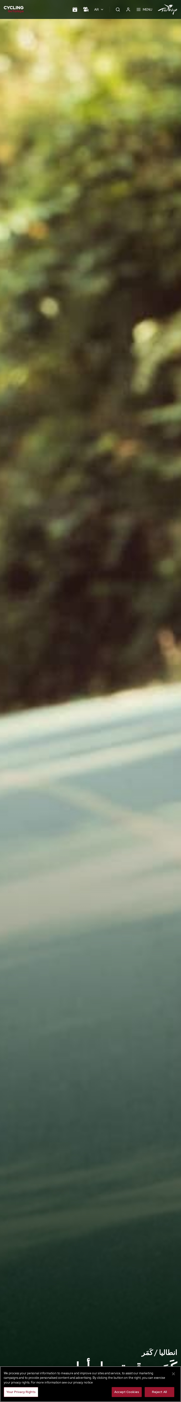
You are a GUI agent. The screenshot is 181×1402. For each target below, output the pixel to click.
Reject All (159, 1392)
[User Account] (128, 9)
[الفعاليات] (75, 9)
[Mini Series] (86, 9)
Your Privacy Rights (21, 1392)
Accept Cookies (126, 1392)
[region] (90, 1384)
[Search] (117, 9)
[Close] (173, 1374)
